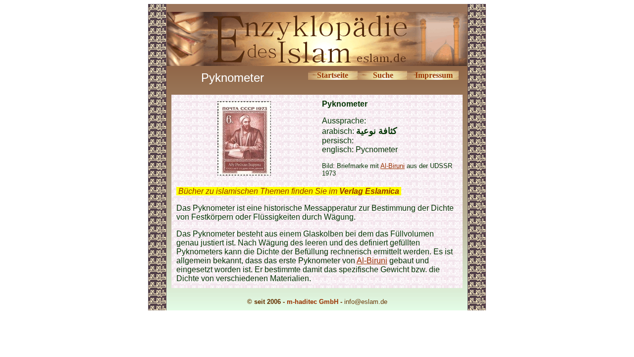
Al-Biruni (392, 166)
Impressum (434, 75)
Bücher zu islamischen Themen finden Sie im (288, 191)
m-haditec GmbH (312, 301)
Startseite (332, 75)
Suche (383, 75)
